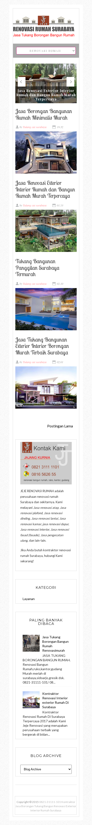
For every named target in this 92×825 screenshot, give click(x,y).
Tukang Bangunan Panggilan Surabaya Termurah (37, 268)
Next (70, 82)
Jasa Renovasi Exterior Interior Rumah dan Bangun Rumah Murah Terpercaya (46, 95)
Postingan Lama (60, 426)
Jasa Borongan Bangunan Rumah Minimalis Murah (43, 114)
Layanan (29, 599)
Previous (21, 82)
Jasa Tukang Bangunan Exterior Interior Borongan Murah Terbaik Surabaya (42, 346)
